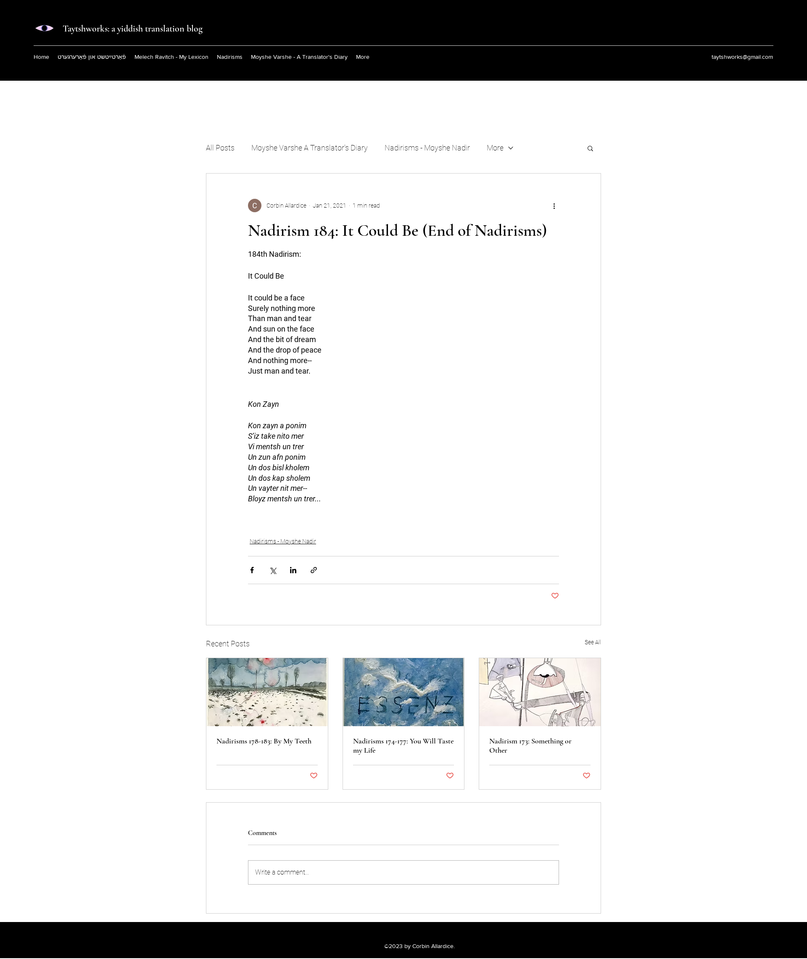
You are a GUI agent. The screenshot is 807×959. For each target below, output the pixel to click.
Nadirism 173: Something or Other (530, 745)
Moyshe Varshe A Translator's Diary (309, 147)
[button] (590, 148)
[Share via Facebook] (252, 570)
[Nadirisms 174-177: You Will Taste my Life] (403, 692)
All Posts (220, 147)
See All (593, 642)
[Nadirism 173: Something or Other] (540, 692)
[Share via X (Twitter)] (273, 570)
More (495, 147)
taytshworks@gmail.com (742, 56)
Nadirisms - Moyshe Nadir (427, 147)
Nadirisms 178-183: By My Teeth (263, 741)
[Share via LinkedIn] (293, 570)
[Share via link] (314, 570)
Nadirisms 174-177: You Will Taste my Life (403, 745)
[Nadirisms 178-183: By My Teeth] (267, 692)
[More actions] (554, 205)
